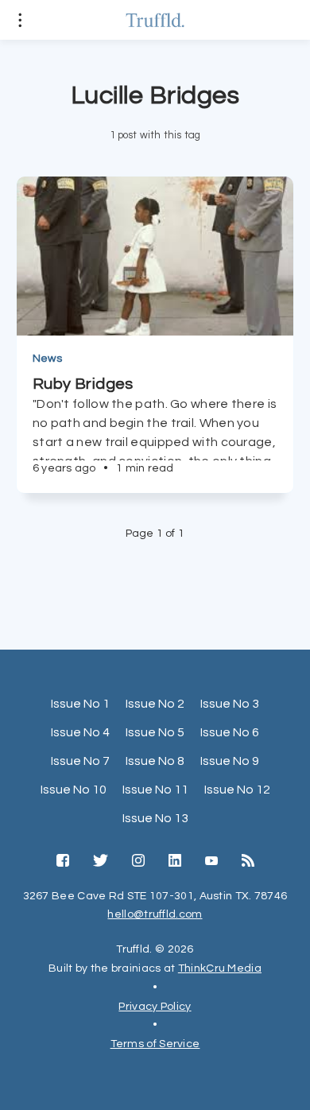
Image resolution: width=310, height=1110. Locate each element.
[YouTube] (211, 861)
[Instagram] (138, 861)
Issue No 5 (155, 732)
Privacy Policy (154, 1006)
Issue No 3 (229, 703)
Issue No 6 (229, 732)
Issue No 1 (80, 703)
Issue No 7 (80, 761)
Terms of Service (155, 1044)
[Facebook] (62, 861)
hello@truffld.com (154, 914)
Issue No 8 (155, 761)
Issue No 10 (74, 789)
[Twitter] (100, 861)
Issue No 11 (155, 789)
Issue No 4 (80, 732)
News (47, 358)
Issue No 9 (229, 761)
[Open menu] (20, 20)
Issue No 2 (155, 703)
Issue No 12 (237, 789)
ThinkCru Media (220, 968)
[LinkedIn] (175, 861)
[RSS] (248, 861)
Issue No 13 (155, 818)
